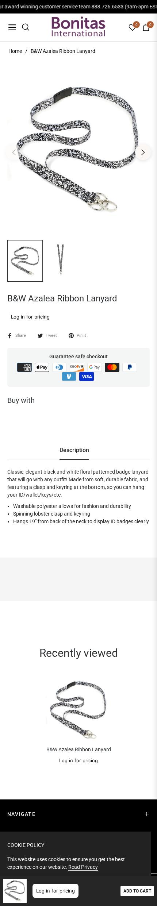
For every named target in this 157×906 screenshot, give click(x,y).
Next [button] (143, 152)
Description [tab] (74, 450)
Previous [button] (14, 152)
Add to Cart (137, 891)
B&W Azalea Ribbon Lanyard (78, 749)
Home (15, 51)
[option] (78, 149)
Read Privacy (83, 867)
